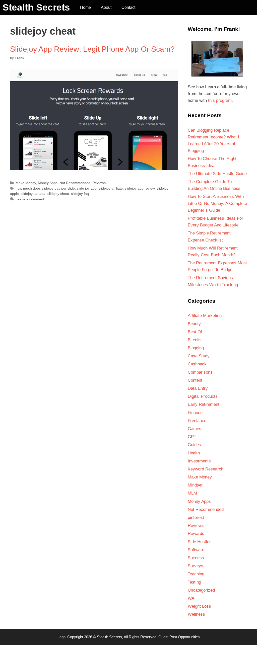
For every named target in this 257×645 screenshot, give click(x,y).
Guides (194, 444)
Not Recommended (74, 183)
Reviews (99, 183)
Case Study (199, 356)
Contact (128, 7)
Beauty (194, 323)
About (106, 7)
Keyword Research (205, 469)
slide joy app (87, 188)
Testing (194, 582)
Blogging (196, 348)
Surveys (195, 565)
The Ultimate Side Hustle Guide (217, 173)
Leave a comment (30, 199)
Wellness (196, 614)
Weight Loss (199, 606)
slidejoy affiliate (111, 188)
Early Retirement (203, 404)
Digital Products (203, 396)
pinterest (196, 517)
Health (194, 453)
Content (195, 380)
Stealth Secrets (36, 7)
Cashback (197, 364)
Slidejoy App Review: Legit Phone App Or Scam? (92, 49)
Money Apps (47, 183)
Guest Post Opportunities (179, 637)
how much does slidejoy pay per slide (45, 188)
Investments (199, 461)
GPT (192, 436)
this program (220, 100)
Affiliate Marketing (205, 315)
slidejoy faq (80, 194)
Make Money (26, 183)
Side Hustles (200, 541)
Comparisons (200, 372)
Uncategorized (201, 590)
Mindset (195, 485)
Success (196, 557)
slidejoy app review (140, 188)
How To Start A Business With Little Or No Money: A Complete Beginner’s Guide (217, 203)
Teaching (196, 574)
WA (191, 598)
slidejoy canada (33, 194)
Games (194, 428)
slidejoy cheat (58, 194)
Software (196, 549)
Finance (195, 412)
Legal (61, 637)
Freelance (197, 420)
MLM (192, 493)
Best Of (195, 332)
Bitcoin (194, 340)
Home (85, 7)
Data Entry (198, 388)
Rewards (196, 533)
